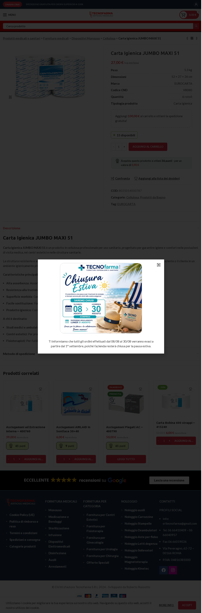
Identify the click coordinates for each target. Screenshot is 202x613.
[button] (158, 264)
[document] (101, 306)
